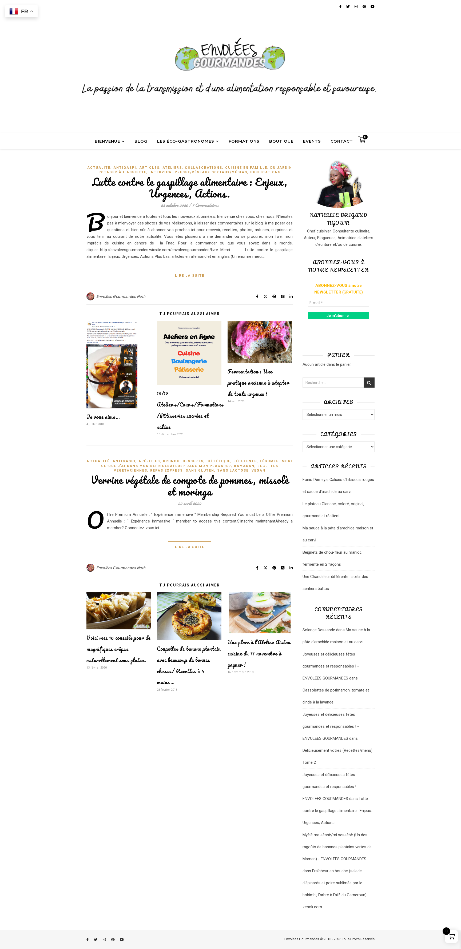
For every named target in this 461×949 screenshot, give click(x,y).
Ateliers (172, 168)
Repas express (166, 470)
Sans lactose (233, 470)
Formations (244, 141)
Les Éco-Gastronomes (185, 141)
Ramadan (244, 466)
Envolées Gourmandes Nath (121, 296)
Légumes (269, 461)
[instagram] (104, 940)
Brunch (171, 461)
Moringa (291, 461)
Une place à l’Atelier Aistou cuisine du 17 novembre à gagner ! (259, 653)
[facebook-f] (87, 940)
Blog (141, 141)
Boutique (281, 141)
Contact (342, 141)
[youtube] (122, 940)
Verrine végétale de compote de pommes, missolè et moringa (189, 485)
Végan (258, 470)
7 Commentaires (205, 205)
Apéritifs (149, 461)
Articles (149, 168)
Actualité (98, 168)
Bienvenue (107, 141)
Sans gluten (200, 470)
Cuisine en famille (246, 168)
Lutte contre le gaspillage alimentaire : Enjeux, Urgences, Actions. (189, 187)
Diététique (218, 461)
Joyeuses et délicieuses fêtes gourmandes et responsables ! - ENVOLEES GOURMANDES (331, 666)
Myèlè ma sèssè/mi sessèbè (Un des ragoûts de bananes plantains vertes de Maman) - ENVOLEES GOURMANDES (337, 847)
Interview (160, 172)
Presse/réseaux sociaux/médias (211, 172)
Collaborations (203, 168)
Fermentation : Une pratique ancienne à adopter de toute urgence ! (258, 382)
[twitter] (96, 940)
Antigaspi (124, 168)
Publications (265, 172)
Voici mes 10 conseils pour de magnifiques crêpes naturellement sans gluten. (118, 649)
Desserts (193, 461)
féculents (245, 461)
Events (312, 141)
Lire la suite (189, 276)
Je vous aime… (103, 417)
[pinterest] (113, 940)
